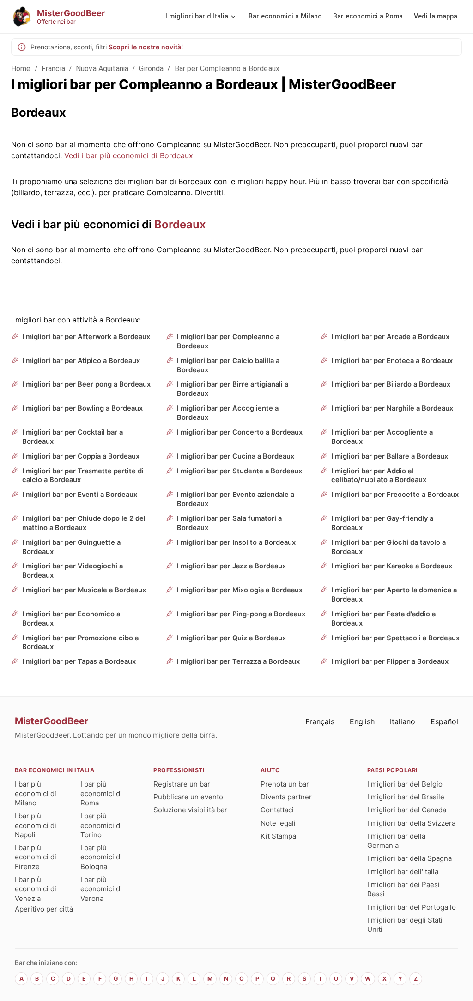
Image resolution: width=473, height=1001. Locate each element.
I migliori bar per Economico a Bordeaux (71, 618)
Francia (53, 68)
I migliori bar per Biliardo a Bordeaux (390, 384)
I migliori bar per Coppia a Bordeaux (80, 456)
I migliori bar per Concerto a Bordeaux (240, 432)
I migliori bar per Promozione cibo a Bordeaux (80, 642)
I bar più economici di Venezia (35, 889)
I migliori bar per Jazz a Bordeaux (231, 566)
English (362, 721)
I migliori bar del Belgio (405, 784)
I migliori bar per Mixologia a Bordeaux (240, 590)
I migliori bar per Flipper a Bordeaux (390, 661)
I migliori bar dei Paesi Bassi (403, 889)
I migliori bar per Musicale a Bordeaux (84, 590)
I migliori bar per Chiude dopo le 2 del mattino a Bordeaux (84, 523)
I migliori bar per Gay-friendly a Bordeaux (382, 523)
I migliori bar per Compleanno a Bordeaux (228, 341)
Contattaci (277, 809)
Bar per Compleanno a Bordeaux (227, 68)
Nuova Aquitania (102, 68)
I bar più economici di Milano (35, 793)
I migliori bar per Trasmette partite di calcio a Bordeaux (83, 475)
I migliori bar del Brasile (405, 796)
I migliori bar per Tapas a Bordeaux (79, 661)
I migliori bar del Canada (406, 809)
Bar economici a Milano (285, 16)
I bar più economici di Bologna (101, 857)
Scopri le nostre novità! (146, 47)
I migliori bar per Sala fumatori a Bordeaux (229, 523)
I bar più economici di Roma (101, 793)
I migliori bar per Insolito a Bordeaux (236, 542)
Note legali (278, 823)
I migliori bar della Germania (396, 841)
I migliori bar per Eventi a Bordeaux (79, 494)
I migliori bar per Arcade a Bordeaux (390, 337)
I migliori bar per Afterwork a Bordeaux (86, 337)
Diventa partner (286, 796)
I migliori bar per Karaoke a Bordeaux (391, 566)
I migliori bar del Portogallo (411, 907)
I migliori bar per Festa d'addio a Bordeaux (383, 618)
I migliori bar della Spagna (409, 858)
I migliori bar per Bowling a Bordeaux (82, 408)
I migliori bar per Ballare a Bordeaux (389, 456)
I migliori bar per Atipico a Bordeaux (81, 361)
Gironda (151, 68)
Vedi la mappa (435, 16)
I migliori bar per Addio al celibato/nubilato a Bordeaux (378, 475)
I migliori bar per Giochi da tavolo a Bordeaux (388, 547)
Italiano (402, 721)
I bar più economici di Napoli (35, 825)
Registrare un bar (181, 784)
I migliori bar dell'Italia (402, 871)
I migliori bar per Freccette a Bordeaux (395, 494)
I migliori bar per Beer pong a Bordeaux (86, 384)
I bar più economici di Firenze (35, 857)
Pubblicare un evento (188, 796)
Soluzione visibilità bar (190, 809)
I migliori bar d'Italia (196, 16)
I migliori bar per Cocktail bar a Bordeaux (72, 437)
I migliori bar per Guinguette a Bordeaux (71, 547)
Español (444, 721)
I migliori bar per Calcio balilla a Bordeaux (228, 365)
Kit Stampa (278, 836)
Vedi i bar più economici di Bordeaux (128, 155)
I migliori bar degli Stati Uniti (405, 925)
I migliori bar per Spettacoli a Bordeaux (395, 638)
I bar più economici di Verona (101, 889)
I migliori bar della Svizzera (411, 823)
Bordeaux (180, 224)
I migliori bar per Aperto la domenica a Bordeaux (394, 594)
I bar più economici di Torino (101, 825)
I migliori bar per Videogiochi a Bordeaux (72, 570)
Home (21, 68)
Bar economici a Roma (368, 16)
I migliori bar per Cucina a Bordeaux (235, 456)
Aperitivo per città (44, 909)
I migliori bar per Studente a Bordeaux (239, 471)
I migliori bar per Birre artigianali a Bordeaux (232, 389)
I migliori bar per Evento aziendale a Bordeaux (235, 499)
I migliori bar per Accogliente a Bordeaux (228, 413)
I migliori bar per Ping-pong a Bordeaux (241, 614)
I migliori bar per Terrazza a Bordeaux (238, 661)
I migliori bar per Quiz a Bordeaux (231, 638)
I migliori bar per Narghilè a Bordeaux (392, 408)
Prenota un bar (285, 784)
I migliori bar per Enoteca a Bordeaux (392, 361)
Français (319, 721)
